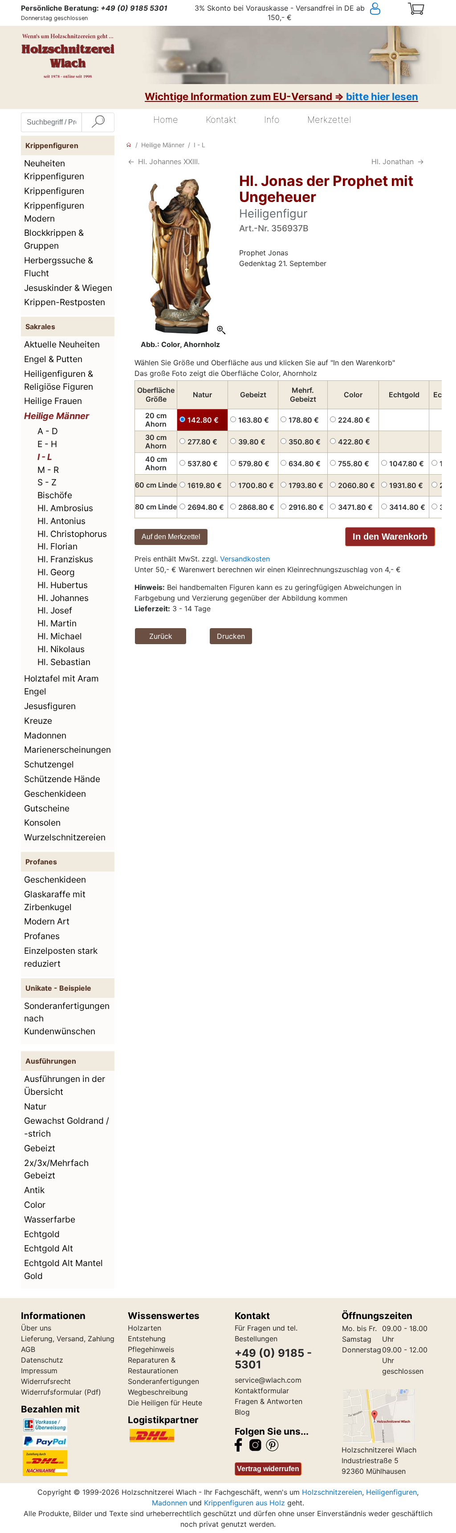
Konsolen (42, 822)
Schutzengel (49, 764)
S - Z (47, 482)
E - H (47, 444)
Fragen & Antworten (268, 1401)
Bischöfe (54, 495)
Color (34, 1204)
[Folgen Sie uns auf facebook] (238, 1444)
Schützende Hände (62, 779)
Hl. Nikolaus (61, 649)
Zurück (160, 636)
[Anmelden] (383, 9)
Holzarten (144, 1327)
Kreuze (38, 720)
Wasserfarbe (49, 1219)
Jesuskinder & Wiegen (68, 287)
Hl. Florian (57, 546)
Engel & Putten (53, 359)
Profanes (42, 936)
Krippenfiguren (54, 191)
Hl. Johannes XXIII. (169, 161)
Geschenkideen (55, 793)
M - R (48, 469)
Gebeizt (39, 1148)
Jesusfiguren (50, 706)
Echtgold (42, 1234)
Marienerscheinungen (67, 749)
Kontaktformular (262, 1390)
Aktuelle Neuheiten (62, 344)
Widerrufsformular (51, 1392)
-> (420, 161)
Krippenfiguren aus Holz (244, 1502)
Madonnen (45, 735)
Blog (242, 1412)
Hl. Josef (54, 610)
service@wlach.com (268, 1380)
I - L (44, 457)
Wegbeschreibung (158, 1392)
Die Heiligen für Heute (165, 1402)
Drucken (231, 636)
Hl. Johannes (63, 598)
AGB (28, 1349)
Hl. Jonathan (392, 161)
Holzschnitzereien (332, 1492)
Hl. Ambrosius (65, 508)
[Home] (129, 145)
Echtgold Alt (48, 1248)
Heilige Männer (56, 416)
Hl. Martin (57, 623)
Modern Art (46, 921)
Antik (34, 1190)
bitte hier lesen (382, 96)
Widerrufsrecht (46, 1381)
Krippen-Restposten (64, 302)
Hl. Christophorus (72, 533)
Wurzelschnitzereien (65, 837)
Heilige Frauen (53, 400)
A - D (47, 431)
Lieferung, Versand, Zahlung (67, 1338)
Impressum (39, 1370)
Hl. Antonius (61, 521)
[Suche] (97, 122)
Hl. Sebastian (63, 662)
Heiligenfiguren (391, 1492)
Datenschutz (42, 1359)
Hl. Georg (56, 572)
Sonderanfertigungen (163, 1381)
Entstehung (147, 1338)
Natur (35, 1106)
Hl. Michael (59, 636)
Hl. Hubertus (62, 585)
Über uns (36, 1327)
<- (131, 161)
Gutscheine (46, 808)
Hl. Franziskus (65, 559)
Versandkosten (245, 558)
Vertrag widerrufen (268, 1468)
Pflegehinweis (151, 1349)
